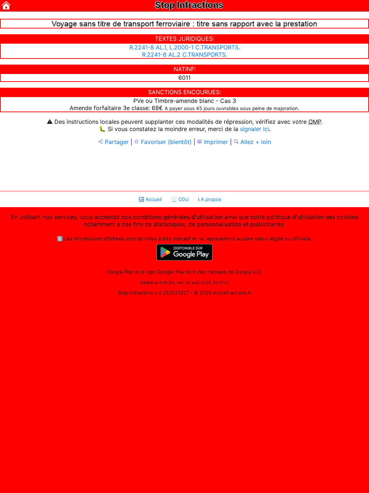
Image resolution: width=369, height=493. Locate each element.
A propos (211, 199)
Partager (116, 141)
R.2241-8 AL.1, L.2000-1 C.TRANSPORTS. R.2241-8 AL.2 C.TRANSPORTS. (184, 51)
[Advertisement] (184, 167)
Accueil (154, 199)
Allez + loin (255, 141)
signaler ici (254, 128)
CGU (183, 199)
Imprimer (215, 141)
